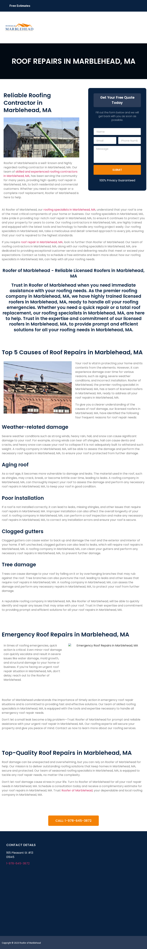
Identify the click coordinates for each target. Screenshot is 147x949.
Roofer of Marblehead (77, 790)
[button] (138, 27)
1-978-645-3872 (18, 863)
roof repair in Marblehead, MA (41, 242)
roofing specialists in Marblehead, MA (69, 210)
